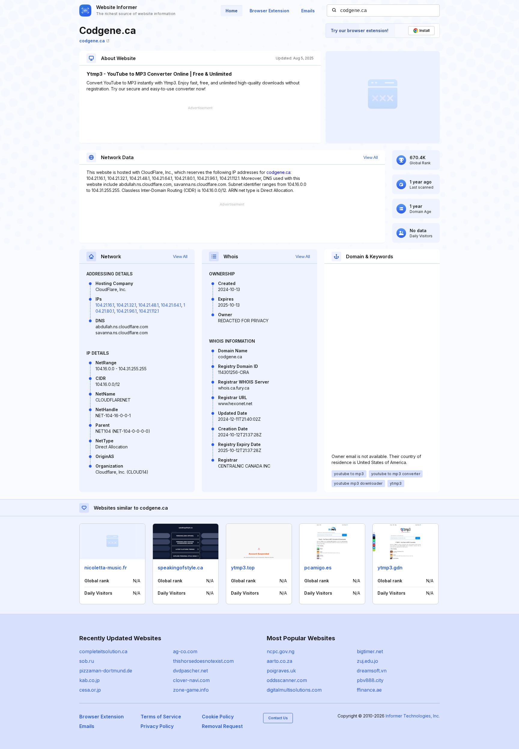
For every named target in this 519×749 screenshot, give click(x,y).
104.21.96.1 (127, 311)
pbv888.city (370, 680)
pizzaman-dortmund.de (105, 671)
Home (232, 10)
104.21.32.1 (126, 305)
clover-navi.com (191, 680)
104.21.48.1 (148, 305)
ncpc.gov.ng (280, 651)
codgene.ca (92, 40)
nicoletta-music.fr (105, 568)
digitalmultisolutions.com (294, 690)
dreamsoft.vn (372, 671)
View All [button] (370, 157)
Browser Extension (269, 10)
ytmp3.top (243, 568)
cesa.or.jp (90, 690)
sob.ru (86, 661)
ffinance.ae (369, 690)
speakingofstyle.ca (180, 568)
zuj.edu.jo (367, 661)
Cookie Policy (218, 717)
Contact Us (278, 718)
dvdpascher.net (190, 671)
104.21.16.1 (105, 305)
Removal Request (222, 726)
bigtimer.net (370, 651)
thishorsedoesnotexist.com (203, 661)
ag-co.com (185, 651)
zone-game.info (191, 690)
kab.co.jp (89, 680)
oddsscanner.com (287, 680)
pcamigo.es (318, 568)
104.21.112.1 (149, 311)
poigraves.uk (281, 671)
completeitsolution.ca (103, 651)
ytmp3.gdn (390, 568)
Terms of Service (161, 717)
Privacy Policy (157, 726)
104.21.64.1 (171, 305)
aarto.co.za (279, 661)
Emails (308, 10)
